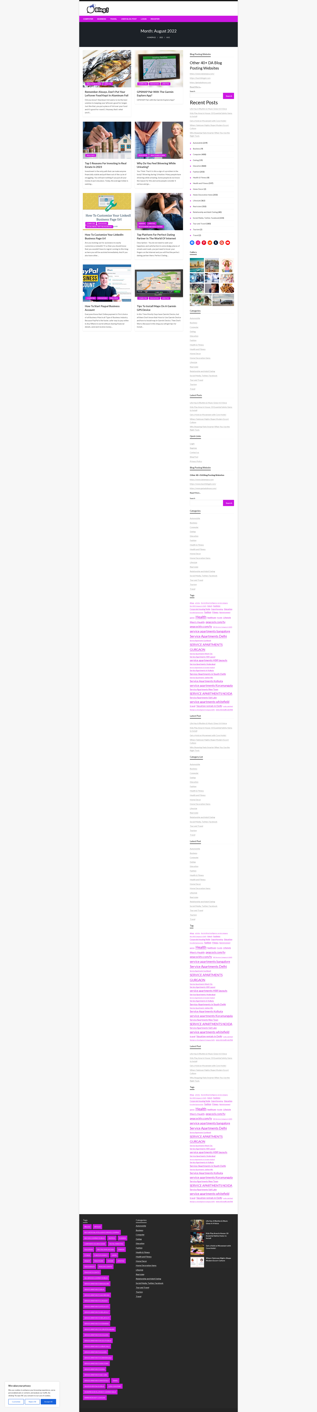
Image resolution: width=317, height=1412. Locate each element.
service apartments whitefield (209, 702)
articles (197, 603)
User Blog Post (129, 19)
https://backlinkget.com (200, 78)
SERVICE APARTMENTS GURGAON (206, 647)
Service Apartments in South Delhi (208, 674)
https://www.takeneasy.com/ (202, 73)
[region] (32, 1394)
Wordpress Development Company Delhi (202, 710)
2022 (161, 37)
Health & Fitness (200, 177)
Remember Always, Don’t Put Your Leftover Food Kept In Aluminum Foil (106, 93)
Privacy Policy (196, 461)
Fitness (215, 612)
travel (192, 706)
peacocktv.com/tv (201, 626)
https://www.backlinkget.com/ (203, 484)
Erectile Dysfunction (196, 612)
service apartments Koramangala (211, 685)
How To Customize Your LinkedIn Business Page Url (104, 236)
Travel (113, 19)
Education (154, 84)
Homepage (151, 37)
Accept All (48, 1402)
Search (192, 91)
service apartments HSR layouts (208, 660)
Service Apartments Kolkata (206, 681)
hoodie (219, 618)
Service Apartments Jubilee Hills (201, 678)
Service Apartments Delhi (208, 636)
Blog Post (194, 457)
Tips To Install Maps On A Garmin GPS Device (156, 308)
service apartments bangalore (210, 631)
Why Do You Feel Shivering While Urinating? (156, 165)
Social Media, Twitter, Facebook (99, 226)
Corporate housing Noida (200, 609)
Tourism (196, 229)
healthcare (211, 617)
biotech (209, 606)
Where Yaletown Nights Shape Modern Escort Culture (218, 1259)
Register (155, 19)
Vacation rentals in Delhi (209, 706)
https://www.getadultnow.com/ (203, 488)
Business (101, 19)
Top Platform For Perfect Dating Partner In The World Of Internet (156, 236)
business (216, 606)
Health (201, 617)
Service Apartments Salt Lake (203, 697)
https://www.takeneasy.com (202, 479)
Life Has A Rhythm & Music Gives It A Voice (208, 109)
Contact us (194, 452)
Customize (16, 1402)
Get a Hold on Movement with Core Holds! (208, 121)
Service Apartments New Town (204, 689)
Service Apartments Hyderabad (202, 664)
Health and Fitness (94, 84)
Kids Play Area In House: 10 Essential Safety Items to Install (217, 1235)
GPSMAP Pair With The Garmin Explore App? (155, 93)
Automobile (197, 143)
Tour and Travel (199, 223)
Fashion (142, 223)
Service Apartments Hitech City (201, 654)
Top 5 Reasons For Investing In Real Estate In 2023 (105, 165)
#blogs (192, 603)
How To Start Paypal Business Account (102, 308)
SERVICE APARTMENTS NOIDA (211, 693)
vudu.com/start (228, 706)
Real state (91, 155)
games (192, 618)
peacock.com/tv (215, 622)
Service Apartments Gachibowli (200, 641)
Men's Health (197, 622)
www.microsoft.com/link (224, 710)
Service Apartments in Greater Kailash (202, 667)
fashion (207, 612)
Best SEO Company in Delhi (198, 606)
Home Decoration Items (203, 195)
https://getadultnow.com (200, 82)
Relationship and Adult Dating (151, 226)
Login (143, 19)
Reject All (32, 1402)
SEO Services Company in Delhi (222, 627)
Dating (196, 160)
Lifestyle (108, 84)
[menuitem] (88, 19)
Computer (88, 19)
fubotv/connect (224, 612)
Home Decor (198, 189)
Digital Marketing (217, 609)
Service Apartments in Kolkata (202, 670)
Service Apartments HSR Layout (202, 657)
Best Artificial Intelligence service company (214, 603)
